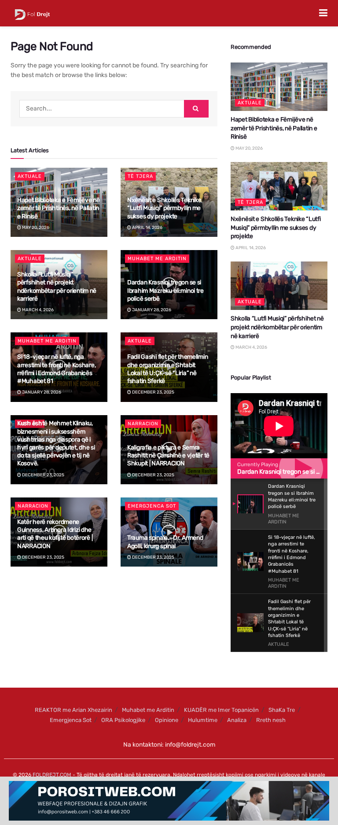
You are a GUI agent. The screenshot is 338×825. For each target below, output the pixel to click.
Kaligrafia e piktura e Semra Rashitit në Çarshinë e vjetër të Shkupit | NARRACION (168, 455)
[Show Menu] (323, 13)
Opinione (166, 720)
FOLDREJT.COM (52, 775)
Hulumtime (202, 720)
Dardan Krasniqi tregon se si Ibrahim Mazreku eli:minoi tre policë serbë (165, 290)
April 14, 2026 (146, 227)
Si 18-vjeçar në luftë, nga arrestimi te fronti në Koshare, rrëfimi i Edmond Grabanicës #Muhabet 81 (56, 369)
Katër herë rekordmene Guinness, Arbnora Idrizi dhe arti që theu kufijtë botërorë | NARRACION (54, 534)
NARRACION (143, 424)
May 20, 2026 (35, 227)
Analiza (236, 720)
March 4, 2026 (37, 310)
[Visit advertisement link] (169, 801)
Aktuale (30, 176)
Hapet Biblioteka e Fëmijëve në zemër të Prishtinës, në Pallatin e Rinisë (58, 208)
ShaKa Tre (281, 710)
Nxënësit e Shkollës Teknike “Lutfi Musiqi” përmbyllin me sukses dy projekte (164, 208)
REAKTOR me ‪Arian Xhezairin (73, 710)
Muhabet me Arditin (157, 258)
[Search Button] (196, 109)
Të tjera (140, 176)
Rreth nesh (271, 720)
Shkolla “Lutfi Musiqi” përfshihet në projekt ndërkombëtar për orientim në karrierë (56, 286)
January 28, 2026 (151, 310)
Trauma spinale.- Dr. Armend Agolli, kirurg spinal (165, 541)
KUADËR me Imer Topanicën (221, 710)
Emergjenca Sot (152, 506)
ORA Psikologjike (123, 720)
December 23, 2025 (152, 392)
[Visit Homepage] (32, 13)
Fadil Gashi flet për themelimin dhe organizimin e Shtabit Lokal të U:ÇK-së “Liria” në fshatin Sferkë (167, 369)
